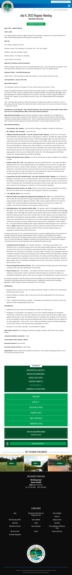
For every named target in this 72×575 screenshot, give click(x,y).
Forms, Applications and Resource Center (57, 527)
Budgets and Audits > (36, 378)
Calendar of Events (57, 520)
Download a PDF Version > (36, 24)
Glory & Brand (45, 572)
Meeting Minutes (48, 10)
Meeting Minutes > (36, 385)
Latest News (57, 523)
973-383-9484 (32, 487)
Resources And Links (57, 531)
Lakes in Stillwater (36, 520)
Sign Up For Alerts (15, 531)
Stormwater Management (15, 534)
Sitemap (18, 570)
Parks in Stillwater (57, 513)
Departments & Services (15, 526)
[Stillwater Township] (36, 553)
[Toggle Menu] (69, 6)
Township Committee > (36, 381)
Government (40, 10)
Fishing (36, 523)
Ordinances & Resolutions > (36, 389)
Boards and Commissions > (36, 374)
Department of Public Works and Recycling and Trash (36, 514)
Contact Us (57, 516)
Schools (36, 531)
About (15, 513)
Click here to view (36, 434)
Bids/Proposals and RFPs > (36, 370)
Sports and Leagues (36, 526)
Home (33, 10)
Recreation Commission (36, 19)
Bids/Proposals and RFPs (15, 520)
